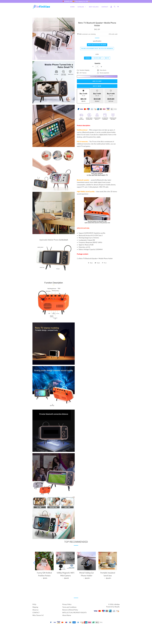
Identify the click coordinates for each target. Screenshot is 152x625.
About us (35, 610)
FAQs (34, 604)
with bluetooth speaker (97, 44)
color (97, 54)
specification (97, 41)
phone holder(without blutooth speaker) (97, 48)
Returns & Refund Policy (70, 610)
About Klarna (66, 615)
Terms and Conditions (69, 607)
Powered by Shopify (113, 607)
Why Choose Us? (38, 615)
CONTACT (105, 7)
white (107, 58)
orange (88, 58)
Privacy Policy (66, 604)
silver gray (98, 58)
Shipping (35, 607)
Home (72, 7)
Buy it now (97, 86)
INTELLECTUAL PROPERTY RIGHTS (74, 612)
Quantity (97, 63)
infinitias (117, 604)
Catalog (81, 7)
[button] (34, 563)
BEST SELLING (94, 7)
